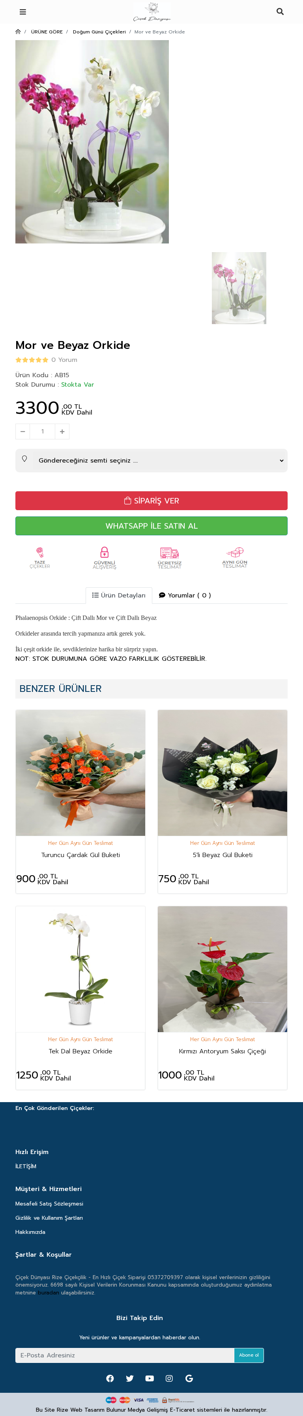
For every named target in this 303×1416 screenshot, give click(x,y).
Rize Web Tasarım (81, 1410)
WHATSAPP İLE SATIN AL (151, 526)
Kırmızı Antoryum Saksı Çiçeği (222, 1051)
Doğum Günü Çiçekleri (99, 31)
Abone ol (249, 1355)
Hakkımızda (30, 1232)
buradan (48, 1292)
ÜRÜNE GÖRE (47, 31)
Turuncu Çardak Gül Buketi (80, 855)
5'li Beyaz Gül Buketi (222, 855)
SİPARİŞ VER (155, 501)
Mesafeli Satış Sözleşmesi (49, 1204)
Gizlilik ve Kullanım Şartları (49, 1218)
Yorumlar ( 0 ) (188, 595)
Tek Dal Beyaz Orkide (80, 1051)
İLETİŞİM (25, 1166)
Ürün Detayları (122, 595)
